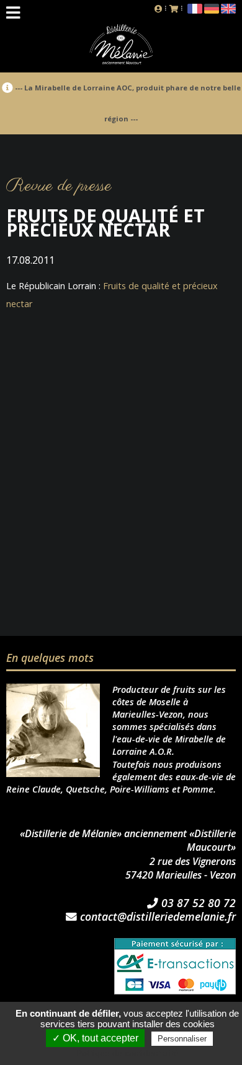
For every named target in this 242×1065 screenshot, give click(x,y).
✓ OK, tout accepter (95, 1038)
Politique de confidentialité (127, 1053)
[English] (228, 10)
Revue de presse (59, 186)
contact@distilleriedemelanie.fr (156, 917)
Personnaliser (182, 1038)
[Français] (194, 10)
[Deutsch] (211, 10)
